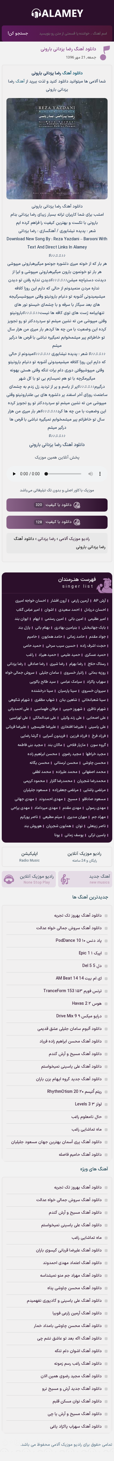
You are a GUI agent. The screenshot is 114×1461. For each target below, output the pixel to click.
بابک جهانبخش (94, 628)
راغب (30, 655)
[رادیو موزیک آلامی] (57, 13)
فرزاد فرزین (78, 736)
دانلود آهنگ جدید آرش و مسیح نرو (72, 1389)
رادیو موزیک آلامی (74, 539)
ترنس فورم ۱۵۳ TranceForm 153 (72, 991)
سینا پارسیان (67, 691)
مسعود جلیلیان (35, 790)
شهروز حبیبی (72, 709)
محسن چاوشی (94, 763)
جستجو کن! (18, 33)
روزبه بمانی (97, 673)
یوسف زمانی (74, 835)
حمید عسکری (95, 655)
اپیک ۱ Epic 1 (90, 953)
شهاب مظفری (44, 700)
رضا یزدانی (46, 539)
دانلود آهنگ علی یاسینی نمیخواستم (71, 1067)
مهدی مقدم (72, 808)
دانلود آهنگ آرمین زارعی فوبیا (77, 1313)
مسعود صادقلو (94, 799)
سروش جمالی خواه (19, 673)
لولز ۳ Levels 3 (88, 1104)
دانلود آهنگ (72, 73)
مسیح (72, 799)
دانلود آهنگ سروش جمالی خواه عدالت (69, 928)
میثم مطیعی (52, 817)
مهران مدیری (77, 817)
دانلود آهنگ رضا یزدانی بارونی (68, 49)
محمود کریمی (34, 781)
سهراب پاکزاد (96, 682)
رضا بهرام (76, 664)
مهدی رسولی (96, 808)
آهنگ (20, 81)
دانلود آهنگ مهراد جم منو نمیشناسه (71, 1276)
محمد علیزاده (66, 772)
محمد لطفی (41, 772)
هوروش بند (33, 826)
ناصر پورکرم (29, 817)
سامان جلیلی (49, 673)
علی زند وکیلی (71, 718)
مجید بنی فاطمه (30, 745)
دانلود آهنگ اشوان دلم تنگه (78, 1351)
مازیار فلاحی (76, 745)
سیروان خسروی (94, 691)
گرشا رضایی (29, 736)
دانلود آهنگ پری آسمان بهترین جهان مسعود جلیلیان (56, 1142)
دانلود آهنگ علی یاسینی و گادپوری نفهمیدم (64, 1301)
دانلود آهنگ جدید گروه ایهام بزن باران (69, 1079)
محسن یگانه (39, 763)
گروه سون (98, 745)
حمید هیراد (47, 655)
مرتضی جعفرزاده (65, 790)
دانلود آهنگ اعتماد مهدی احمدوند (72, 1263)
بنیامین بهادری (65, 628)
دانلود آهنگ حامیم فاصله (80, 1155)
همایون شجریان (58, 826)
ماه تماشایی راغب (87, 1129)
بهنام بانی (42, 628)
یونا (57, 835)
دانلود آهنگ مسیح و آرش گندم (75, 1054)
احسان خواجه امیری (30, 601)
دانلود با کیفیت (54, 505)
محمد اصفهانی (94, 772)
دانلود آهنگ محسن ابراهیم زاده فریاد (70, 1041)
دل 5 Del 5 (92, 966)
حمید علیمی (70, 655)
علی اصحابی (96, 718)
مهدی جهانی (24, 799)
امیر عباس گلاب (28, 610)
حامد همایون (52, 637)
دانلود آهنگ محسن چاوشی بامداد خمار (68, 1326)
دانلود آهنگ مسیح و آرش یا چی (75, 1414)
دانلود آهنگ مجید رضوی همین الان (71, 1376)
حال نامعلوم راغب (86, 1117)
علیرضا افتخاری (72, 727)
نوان (79, 826)
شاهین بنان (68, 700)
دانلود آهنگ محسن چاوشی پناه (74, 1288)
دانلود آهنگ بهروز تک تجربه (78, 916)
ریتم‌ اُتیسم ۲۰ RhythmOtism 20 (74, 1092)
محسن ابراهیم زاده (42, 754)
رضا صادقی (36, 664)
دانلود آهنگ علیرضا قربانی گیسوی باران (69, 1250)
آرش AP (100, 601)
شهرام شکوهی (19, 700)
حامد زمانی (75, 637)
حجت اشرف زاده (93, 646)
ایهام (36, 619)
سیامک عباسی (71, 682)
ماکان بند (55, 745)
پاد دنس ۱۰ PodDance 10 (79, 941)
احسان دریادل (95, 610)
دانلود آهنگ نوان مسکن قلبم (77, 1401)
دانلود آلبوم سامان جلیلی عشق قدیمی (69, 1029)
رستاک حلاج (97, 664)
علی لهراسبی (18, 718)
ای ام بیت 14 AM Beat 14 (79, 978)
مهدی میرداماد (46, 808)
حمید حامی (32, 646)
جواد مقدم (97, 637)
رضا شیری (57, 664)
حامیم (32, 637)
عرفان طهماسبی (46, 709)
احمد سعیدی (69, 610)
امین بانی (75, 619)
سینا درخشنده (42, 691)
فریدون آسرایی (54, 736)
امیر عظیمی (97, 619)
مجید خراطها (96, 754)
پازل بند (24, 628)
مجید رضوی (71, 754)
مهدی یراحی (20, 808)
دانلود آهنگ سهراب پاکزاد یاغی (76, 1427)
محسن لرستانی (66, 763)
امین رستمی (54, 619)
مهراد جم (99, 817)
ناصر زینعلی (96, 826)
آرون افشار (59, 601)
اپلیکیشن (29, 856)
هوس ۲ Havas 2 (87, 1004)
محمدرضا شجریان (91, 781)
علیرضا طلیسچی (43, 727)
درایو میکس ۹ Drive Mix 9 (79, 1016)
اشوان (49, 610)
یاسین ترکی (97, 835)
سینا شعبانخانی (94, 700)
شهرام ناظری (96, 709)
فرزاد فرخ (99, 736)
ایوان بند (21, 619)
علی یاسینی (97, 727)
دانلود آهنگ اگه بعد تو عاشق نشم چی (69, 1338)
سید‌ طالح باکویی (43, 682)
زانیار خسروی (74, 673)
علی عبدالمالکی (44, 718)
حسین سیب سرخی (60, 646)
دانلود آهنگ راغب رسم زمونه (78, 1364)
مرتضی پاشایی (94, 790)
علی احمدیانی (18, 709)
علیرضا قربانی (16, 727)
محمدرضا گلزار (61, 781)
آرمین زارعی (80, 601)
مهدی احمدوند (51, 799)
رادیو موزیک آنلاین (84, 856)
